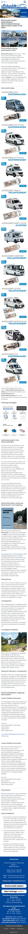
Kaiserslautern (11, 793)
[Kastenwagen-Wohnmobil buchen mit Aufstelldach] (14, 369)
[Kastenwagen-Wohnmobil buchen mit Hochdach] (14, 140)
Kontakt (12, 928)
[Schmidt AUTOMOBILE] (14, 6)
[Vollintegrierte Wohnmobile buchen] (14, 271)
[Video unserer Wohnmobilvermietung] (14, 518)
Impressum (20, 928)
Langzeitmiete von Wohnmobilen (12, 554)
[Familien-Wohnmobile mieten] (14, 205)
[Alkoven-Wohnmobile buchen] (14, 238)
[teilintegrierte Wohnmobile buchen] (14, 303)
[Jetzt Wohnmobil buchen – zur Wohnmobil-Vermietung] (14, 886)
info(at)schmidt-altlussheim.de (16, 875)
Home (6, 928)
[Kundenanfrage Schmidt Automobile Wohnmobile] (14, 891)
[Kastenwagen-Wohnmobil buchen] (14, 107)
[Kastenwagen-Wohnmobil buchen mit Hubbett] (14, 172)
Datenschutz (13, 932)
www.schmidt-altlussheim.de (16, 877)
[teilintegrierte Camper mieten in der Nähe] (14, 336)
